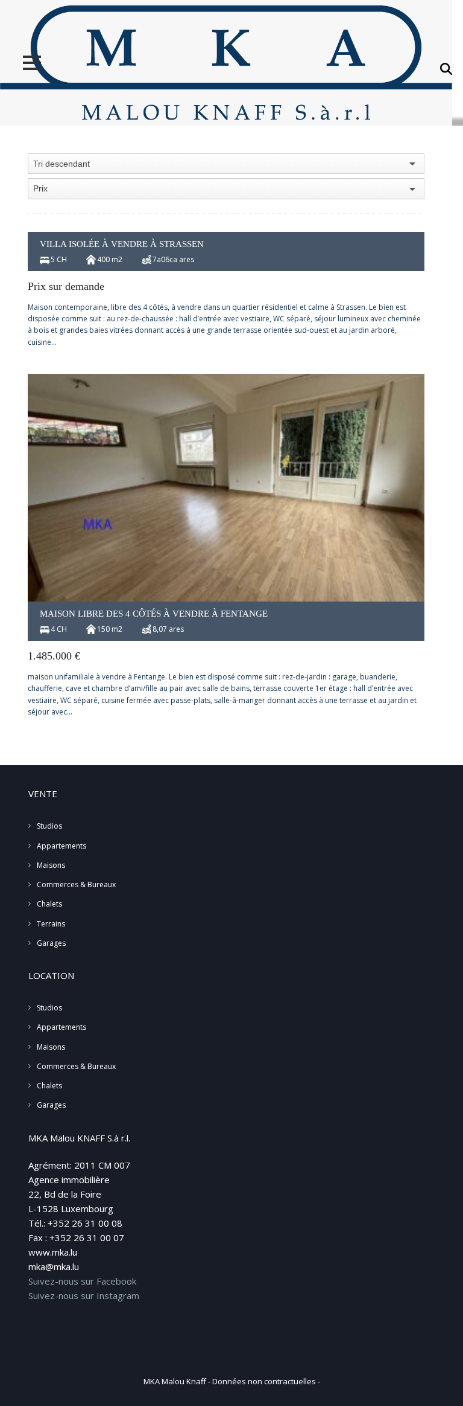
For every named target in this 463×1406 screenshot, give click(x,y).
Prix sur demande (66, 286)
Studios (49, 826)
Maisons (51, 865)
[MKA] (226, 62)
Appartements (61, 846)
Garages (51, 943)
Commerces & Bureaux (76, 884)
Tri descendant (61, 164)
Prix (40, 188)
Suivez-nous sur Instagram (83, 1295)
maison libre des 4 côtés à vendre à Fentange (154, 613)
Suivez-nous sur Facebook (82, 1281)
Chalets (49, 904)
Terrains (51, 924)
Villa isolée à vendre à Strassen (122, 244)
